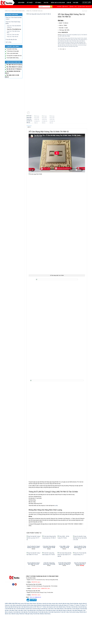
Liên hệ (69, 2)
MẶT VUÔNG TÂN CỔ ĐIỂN (65, 36)
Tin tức (46, 2)
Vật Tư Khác (8, 42)
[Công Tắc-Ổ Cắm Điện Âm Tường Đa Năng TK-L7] (80, 556)
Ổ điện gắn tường (71, 46)
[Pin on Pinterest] (63, 49)
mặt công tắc (63, 39)
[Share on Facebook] (58, 49)
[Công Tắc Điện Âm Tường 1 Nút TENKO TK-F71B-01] (34, 556)
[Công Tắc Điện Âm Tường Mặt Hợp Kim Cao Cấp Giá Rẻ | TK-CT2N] (80, 540)
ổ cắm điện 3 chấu (75, 40)
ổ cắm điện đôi (68, 43)
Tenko (76, 46)
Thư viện (75, 2)
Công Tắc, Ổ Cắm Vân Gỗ (12, 36)
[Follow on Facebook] (13, 584)
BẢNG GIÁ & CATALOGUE (58, 2)
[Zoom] (28, 112)
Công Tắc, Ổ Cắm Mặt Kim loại (34, 11)
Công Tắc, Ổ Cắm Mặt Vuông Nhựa (13, 32)
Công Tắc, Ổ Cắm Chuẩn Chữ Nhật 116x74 (14, 18)
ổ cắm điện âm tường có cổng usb (67, 42)
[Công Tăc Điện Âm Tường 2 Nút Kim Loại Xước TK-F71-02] (34, 540)
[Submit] (51, 6)
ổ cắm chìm (75, 39)
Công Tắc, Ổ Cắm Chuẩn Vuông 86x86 (15, 11)
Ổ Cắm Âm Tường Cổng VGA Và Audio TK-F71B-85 (49, 563)
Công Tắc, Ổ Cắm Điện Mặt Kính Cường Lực (14, 26)
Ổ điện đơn (66, 46)
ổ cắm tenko (74, 45)
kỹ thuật (30, 2)
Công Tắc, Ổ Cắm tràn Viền (13, 34)
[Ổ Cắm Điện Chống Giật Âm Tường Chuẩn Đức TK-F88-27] (49, 540)
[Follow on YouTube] (16, 584)
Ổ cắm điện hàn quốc (81, 43)
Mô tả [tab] (29, 127)
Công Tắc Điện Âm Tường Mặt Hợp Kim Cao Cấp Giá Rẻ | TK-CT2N (80, 547)
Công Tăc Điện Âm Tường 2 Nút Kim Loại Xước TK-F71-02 (33, 547)
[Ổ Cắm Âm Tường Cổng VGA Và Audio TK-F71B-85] (49, 556)
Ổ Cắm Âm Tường (69, 39)
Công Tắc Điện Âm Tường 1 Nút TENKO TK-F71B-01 (33, 563)
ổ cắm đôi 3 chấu (68, 45)
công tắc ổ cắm (80, 38)
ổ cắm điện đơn (74, 43)
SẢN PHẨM (21, 2)
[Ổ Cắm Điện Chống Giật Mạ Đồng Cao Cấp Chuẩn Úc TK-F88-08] (65, 556)
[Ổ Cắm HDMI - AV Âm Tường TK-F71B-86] (65, 540)
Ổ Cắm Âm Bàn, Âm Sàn (11, 39)
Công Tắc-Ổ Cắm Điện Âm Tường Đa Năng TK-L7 (80, 563)
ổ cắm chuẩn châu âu (82, 39)
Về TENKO (38, 2)
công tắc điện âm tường (72, 38)
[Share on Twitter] (60, 49)
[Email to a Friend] (61, 49)
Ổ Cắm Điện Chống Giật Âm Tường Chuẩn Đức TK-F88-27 (49, 547)
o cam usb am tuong (82, 45)
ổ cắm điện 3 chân (67, 40)
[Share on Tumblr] (65, 49)
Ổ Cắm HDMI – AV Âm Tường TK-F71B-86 (64, 547)
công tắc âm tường (63, 38)
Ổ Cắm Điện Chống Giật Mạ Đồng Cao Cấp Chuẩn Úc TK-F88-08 (64, 564)
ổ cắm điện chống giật (78, 42)
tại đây (56, 505)
